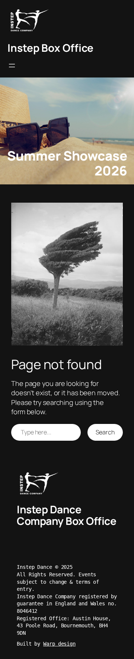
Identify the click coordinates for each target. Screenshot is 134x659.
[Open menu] (11, 65)
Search (105, 432)
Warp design (59, 644)
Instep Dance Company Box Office (66, 515)
